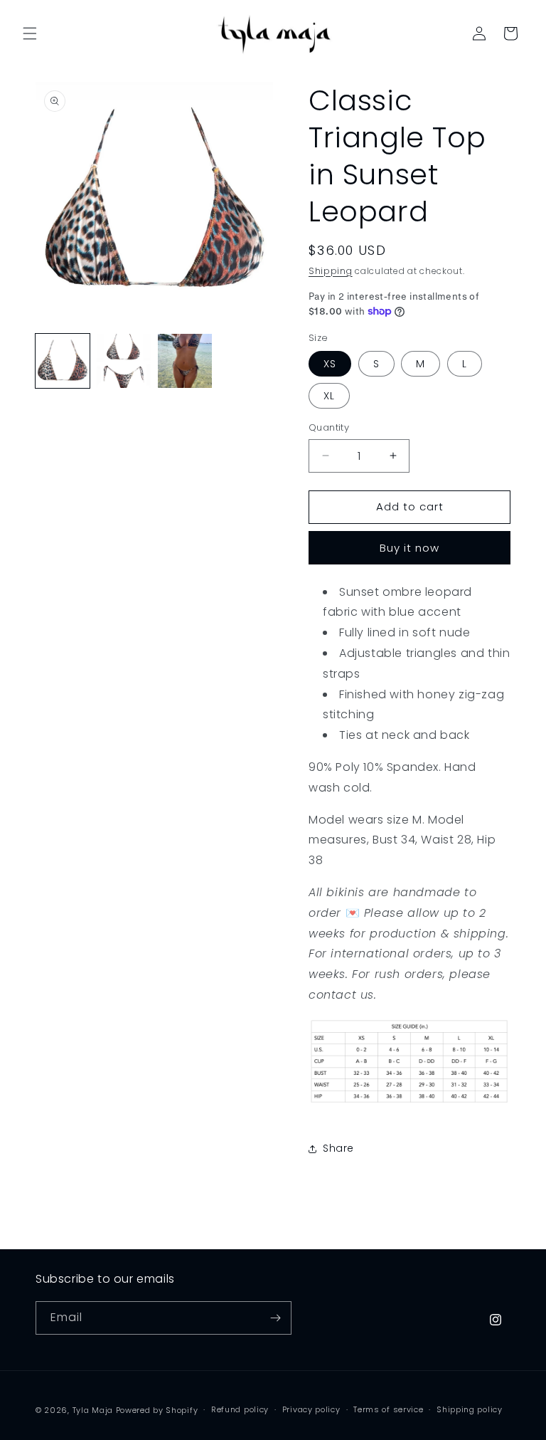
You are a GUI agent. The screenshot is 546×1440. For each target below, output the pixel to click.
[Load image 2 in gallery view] (124, 361)
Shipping (331, 271)
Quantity (329, 427)
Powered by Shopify (157, 1410)
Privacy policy (311, 1409)
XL (329, 396)
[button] (30, 33)
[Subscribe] (275, 1318)
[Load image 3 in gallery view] (185, 361)
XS (329, 364)
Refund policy (240, 1409)
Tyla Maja (93, 1410)
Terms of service (388, 1409)
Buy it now (409, 547)
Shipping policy (470, 1409)
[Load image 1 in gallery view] (63, 361)
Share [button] (338, 1148)
